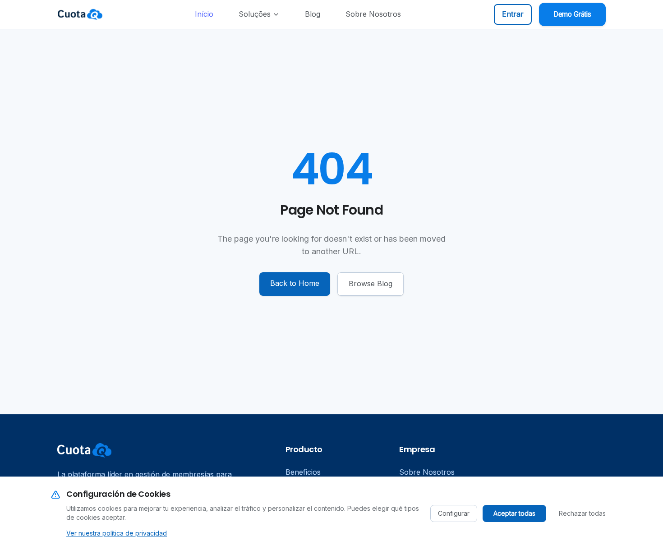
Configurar (454, 513)
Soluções (255, 13)
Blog (312, 13)
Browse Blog (370, 283)
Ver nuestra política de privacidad (116, 533)
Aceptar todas (514, 513)
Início (204, 13)
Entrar (513, 13)
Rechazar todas (582, 513)
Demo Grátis (572, 14)
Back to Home (294, 283)
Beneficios (303, 472)
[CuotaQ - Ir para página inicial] (79, 14)
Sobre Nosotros (373, 13)
